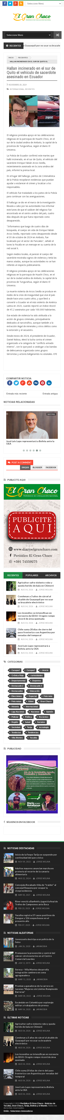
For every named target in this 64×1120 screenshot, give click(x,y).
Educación (35, 691)
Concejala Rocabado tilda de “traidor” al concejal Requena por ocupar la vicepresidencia (35, 888)
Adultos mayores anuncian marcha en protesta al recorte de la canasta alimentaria (34, 871)
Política (28, 717)
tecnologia (44, 727)
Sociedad (15, 727)
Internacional (17, 89)
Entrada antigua (50, 393)
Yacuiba (33, 738)
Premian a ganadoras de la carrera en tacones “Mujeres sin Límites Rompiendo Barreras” (36, 989)
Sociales (41, 722)
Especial (33, 696)
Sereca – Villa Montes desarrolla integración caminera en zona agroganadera (32, 972)
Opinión (49, 712)
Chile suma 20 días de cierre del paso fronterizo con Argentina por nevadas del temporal (36, 632)
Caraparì (31, 670)
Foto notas (16, 701)
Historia (15, 706)
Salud (27, 722)
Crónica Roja (17, 675)
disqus (25, 467)
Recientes (23, 58)
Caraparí (15, 670)
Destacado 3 (36, 686)
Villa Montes (17, 738)
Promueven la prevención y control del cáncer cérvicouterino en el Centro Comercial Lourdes (35, 956)
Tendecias (16, 732)
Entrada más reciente (16, 393)
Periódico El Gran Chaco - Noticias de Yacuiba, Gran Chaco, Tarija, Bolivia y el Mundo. (29, 1104)
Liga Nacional (17, 712)
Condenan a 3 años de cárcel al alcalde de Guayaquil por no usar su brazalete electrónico (35, 599)
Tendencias (33, 732)
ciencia (45, 670)
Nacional (51, 414)
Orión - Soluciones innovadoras (18, 1111)
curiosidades (37, 675)
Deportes (36, 681)
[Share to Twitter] (12, 435)
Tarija (29, 727)
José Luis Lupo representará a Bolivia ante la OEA (30, 442)
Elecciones (16, 696)
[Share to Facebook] (9, 435)
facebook (51, 467)
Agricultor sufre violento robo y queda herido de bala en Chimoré (36, 584)
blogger (37, 467)
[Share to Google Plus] (16, 435)
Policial (14, 717)
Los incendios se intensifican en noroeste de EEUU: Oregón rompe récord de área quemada (36, 615)
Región (14, 722)
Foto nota (48, 696)
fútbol (30, 701)
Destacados (17, 691)
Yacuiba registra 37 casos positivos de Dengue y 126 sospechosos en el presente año (35, 918)
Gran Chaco (46, 701)
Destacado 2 (17, 686)
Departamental (18, 681)
